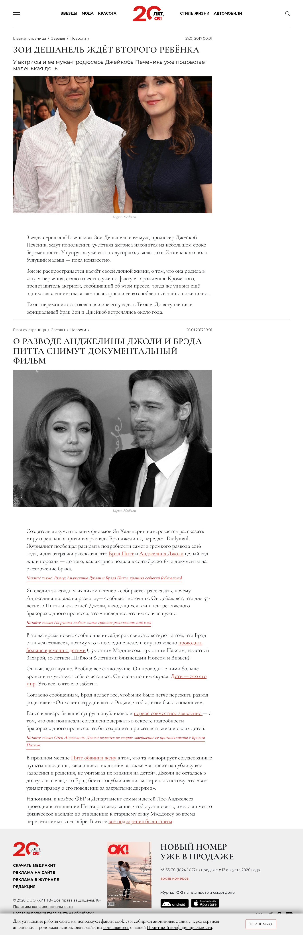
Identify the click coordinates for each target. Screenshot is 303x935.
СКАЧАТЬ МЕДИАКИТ (34, 865)
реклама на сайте (34, 872)
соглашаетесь (116, 927)
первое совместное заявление (168, 713)
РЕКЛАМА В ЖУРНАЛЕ (36, 880)
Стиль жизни (194, 14)
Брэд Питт (121, 553)
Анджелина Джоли (161, 553)
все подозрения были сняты (140, 821)
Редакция (24, 887)
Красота (107, 14)
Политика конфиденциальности (43, 907)
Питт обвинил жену (94, 757)
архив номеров (174, 878)
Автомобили (228, 14)
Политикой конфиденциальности (179, 927)
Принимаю (261, 924)
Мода (88, 14)
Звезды (69, 14)
